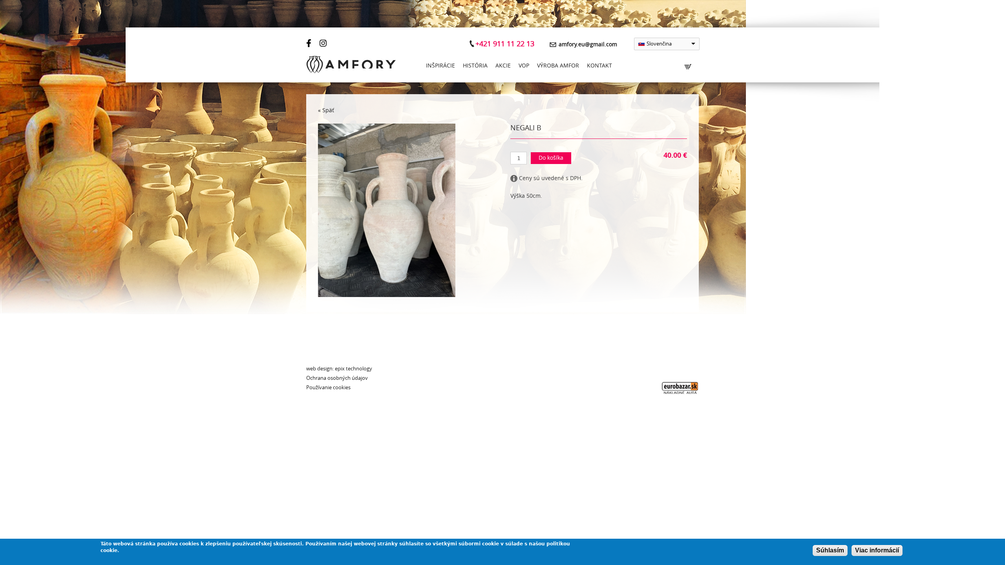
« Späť (326, 110)
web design (319, 369)
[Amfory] (351, 66)
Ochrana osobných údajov (337, 378)
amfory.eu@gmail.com (588, 44)
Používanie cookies (328, 387)
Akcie (503, 65)
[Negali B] (386, 295)
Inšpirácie (440, 65)
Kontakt (599, 65)
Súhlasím (830, 550)
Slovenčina (659, 44)
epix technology (353, 369)
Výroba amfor (558, 65)
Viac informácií (877, 550)
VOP (524, 65)
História (475, 65)
